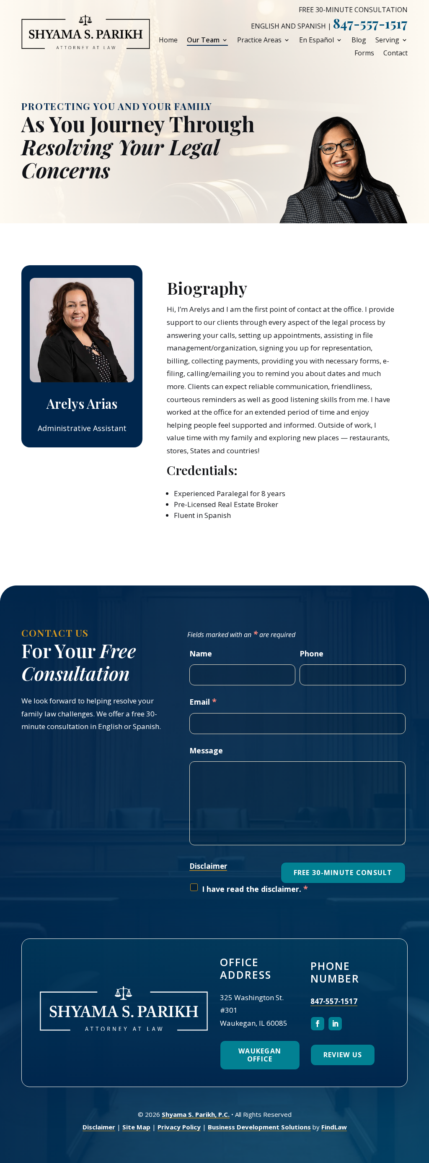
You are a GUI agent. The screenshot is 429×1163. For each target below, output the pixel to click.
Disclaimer (208, 866)
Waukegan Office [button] (259, 1055)
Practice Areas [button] (259, 40)
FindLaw (334, 1127)
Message (206, 750)
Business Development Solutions (259, 1127)
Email (203, 702)
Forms (364, 53)
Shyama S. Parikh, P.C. (196, 1114)
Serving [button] (387, 40)
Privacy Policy (179, 1127)
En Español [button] (316, 40)
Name (200, 653)
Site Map (136, 1127)
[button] (420, 1102)
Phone (311, 653)
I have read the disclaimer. (255, 888)
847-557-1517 (370, 23)
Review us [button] (342, 1054)
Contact (395, 53)
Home (168, 40)
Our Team (203, 40)
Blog (358, 40)
